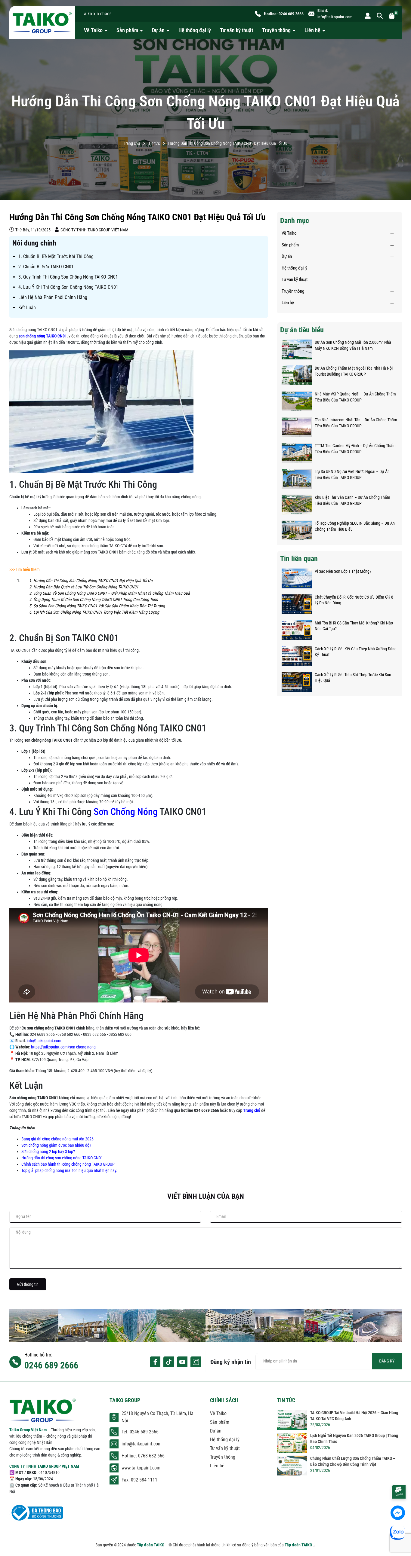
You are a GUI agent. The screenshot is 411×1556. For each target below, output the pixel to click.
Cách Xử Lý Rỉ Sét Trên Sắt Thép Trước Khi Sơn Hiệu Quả (353, 677)
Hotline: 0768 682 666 (143, 1456)
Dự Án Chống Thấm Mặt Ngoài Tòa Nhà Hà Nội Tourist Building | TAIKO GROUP (354, 371)
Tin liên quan (299, 558)
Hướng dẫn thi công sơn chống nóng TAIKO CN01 (62, 1157)
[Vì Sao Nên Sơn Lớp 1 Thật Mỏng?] (297, 578)
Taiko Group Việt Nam (28, 1429)
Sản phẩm (127, 30)
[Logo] (42, 22)
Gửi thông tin (28, 1284)
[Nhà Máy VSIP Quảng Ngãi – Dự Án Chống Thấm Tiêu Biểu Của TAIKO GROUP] (297, 401)
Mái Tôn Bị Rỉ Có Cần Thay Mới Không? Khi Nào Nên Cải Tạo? (354, 626)
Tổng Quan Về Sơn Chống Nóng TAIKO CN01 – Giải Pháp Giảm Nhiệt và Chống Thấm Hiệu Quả (111, 593)
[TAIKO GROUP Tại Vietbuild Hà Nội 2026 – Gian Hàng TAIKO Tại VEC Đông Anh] (292, 1420)
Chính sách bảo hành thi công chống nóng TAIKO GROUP (68, 1164)
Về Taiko (94, 30)
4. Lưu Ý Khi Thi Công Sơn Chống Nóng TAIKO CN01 (68, 287)
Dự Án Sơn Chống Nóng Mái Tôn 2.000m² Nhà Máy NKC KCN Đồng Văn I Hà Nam (353, 345)
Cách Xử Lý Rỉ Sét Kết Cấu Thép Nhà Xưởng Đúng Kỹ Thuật (356, 651)
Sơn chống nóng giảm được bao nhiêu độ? (56, 1145)
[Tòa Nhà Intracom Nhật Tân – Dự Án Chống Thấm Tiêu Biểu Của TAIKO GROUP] (297, 427)
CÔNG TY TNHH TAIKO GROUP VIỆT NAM (44, 1466)
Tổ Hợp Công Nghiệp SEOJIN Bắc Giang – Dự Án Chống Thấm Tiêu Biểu (355, 526)
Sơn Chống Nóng (124, 811)
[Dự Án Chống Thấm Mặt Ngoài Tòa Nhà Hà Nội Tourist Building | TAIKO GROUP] (297, 375)
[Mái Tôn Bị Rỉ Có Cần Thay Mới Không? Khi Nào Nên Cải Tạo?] (297, 630)
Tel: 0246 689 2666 (140, 1432)
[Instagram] (195, 1361)
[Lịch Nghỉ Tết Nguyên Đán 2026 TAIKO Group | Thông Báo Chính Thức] (292, 1443)
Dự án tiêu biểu (302, 330)
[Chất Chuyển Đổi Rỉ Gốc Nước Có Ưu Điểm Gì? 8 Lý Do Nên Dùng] (297, 604)
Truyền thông (277, 30)
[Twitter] (168, 1361)
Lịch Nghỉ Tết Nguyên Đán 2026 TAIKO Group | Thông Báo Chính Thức (354, 1438)
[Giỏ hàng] (392, 15)
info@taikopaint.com (334, 16)
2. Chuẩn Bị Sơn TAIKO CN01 (46, 267)
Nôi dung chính (34, 243)
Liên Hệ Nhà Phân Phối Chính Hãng (52, 297)
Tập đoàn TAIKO (151, 1544)
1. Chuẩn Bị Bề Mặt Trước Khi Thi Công (56, 256)
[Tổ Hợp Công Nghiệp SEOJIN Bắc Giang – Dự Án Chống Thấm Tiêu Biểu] (297, 530)
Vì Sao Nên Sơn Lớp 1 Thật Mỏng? (343, 571)
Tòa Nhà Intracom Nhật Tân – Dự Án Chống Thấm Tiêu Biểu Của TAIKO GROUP (356, 422)
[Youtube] (182, 1361)
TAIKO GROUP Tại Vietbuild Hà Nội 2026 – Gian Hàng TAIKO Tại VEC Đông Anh (354, 1415)
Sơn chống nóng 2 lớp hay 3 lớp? (48, 1151)
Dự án (159, 30)
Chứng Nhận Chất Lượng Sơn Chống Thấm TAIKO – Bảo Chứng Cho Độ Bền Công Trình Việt (352, 1461)
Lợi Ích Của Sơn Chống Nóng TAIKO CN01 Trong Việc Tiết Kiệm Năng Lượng (96, 612)
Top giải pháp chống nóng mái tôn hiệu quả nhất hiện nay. (69, 1170)
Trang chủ (251, 1110)
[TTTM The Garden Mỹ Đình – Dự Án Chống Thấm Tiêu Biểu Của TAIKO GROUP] (297, 453)
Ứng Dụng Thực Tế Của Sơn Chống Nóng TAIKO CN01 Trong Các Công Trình (95, 599)
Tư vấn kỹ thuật (236, 30)
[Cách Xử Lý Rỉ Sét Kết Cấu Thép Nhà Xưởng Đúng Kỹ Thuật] (297, 656)
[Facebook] (155, 1361)
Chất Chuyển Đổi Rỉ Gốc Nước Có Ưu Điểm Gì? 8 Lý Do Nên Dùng (354, 600)
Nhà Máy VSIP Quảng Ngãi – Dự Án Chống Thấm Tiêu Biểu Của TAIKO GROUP (355, 397)
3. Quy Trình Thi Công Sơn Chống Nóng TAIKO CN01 (68, 277)
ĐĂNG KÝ (386, 1361)
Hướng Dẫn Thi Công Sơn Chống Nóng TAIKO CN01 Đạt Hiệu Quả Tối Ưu (93, 580)
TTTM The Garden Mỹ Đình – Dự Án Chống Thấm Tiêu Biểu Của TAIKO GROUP (355, 448)
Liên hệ (313, 30)
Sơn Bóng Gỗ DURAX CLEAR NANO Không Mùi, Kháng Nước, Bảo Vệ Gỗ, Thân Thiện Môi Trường (70, 1537)
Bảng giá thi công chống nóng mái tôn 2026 (57, 1138)
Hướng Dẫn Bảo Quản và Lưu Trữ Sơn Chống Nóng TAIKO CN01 (85, 586)
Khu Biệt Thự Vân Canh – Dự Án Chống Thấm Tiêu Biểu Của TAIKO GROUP (352, 500)
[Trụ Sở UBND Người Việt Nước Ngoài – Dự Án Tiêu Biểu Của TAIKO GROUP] (297, 479)
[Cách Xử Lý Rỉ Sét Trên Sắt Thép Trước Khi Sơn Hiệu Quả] (297, 682)
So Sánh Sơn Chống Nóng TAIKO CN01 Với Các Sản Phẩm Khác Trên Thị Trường (99, 605)
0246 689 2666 (291, 13)
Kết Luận (27, 307)
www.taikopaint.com (141, 1468)
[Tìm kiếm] (380, 15)
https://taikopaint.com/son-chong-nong (63, 1047)
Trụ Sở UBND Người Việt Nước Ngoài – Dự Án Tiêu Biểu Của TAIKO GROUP (352, 474)
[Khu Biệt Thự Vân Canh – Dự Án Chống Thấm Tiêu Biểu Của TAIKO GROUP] (297, 504)
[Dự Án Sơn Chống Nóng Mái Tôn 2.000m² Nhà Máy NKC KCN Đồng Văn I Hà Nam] (297, 349)
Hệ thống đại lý (194, 30)
